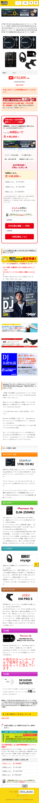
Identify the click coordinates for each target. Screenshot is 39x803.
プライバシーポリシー (21, 796)
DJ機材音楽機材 (25, 3)
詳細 (10, 107)
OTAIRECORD (19, 799)
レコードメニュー (18, 3)
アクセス (11, 791)
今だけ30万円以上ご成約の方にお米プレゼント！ (19, 150)
